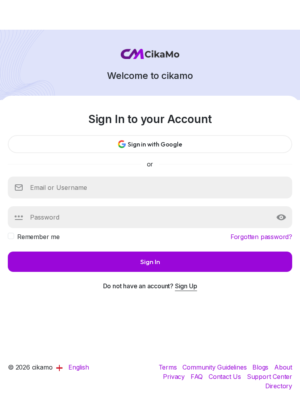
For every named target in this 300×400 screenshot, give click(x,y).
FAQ (198, 376)
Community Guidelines (215, 367)
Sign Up (186, 286)
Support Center (269, 376)
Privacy (174, 376)
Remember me (38, 237)
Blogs (261, 367)
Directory (278, 386)
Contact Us (226, 376)
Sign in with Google (155, 144)
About (283, 367)
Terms (169, 367)
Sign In (150, 261)
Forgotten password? (261, 237)
